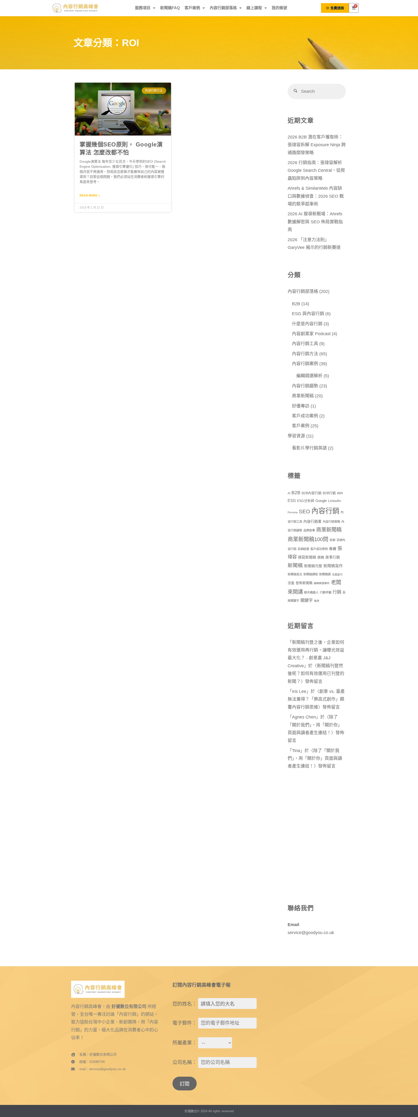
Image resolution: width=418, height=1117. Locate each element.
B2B (296, 303)
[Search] (295, 91)
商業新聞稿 (303, 395)
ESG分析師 (305, 501)
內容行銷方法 (305, 353)
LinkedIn (334, 501)
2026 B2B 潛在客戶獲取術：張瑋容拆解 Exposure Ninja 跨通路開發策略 (317, 145)
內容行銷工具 (305, 343)
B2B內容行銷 (311, 493)
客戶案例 (192, 8)
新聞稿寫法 (295, 574)
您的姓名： (184, 1004)
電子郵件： (184, 1023)
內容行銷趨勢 (305, 386)
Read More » (90, 195)
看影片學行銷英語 (309, 448)
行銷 (337, 592)
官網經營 (303, 549)
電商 (316, 600)
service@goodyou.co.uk (311, 932)
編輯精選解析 (309, 375)
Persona (293, 512)
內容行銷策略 (331, 521)
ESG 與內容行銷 (308, 313)
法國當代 (337, 574)
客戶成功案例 (305, 415)
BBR (340, 493)
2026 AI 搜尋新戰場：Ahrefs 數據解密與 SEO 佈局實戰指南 (315, 221)
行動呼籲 (325, 592)
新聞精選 (325, 574)
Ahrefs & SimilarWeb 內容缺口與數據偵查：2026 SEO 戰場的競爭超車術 (316, 196)
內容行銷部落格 (223, 8)
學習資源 (296, 436)
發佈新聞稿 (304, 583)
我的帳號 (279, 8)
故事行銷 (332, 557)
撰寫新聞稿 (307, 557)
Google (321, 501)
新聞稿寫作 (333, 566)
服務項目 (142, 8)
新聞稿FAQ (170, 8)
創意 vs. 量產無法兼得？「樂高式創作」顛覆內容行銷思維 (316, 699)
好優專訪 (300, 406)
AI (289, 493)
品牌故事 (309, 530)
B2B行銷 (329, 493)
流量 (291, 583)
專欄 (332, 549)
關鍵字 (306, 600)
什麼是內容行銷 (307, 323)
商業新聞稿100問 (308, 539)
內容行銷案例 (305, 363)
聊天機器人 (311, 592)
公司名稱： (184, 1062)
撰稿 (320, 557)
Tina (296, 750)
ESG (292, 501)
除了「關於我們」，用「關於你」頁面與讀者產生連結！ (315, 725)
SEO (304, 511)
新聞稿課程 (310, 574)
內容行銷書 (312, 521)
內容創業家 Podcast (311, 333)
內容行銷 (325, 511)
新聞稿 (295, 565)
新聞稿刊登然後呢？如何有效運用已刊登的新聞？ (316, 673)
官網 (332, 540)
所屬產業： (184, 1042)
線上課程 (254, 8)
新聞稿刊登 (313, 566)
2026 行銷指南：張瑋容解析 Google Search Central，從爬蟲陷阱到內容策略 (316, 170)
